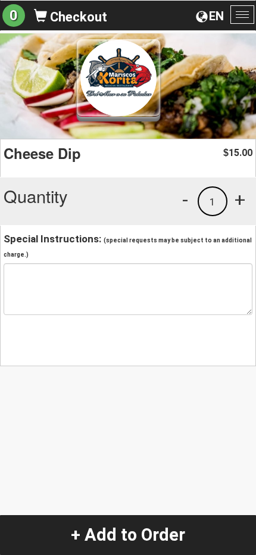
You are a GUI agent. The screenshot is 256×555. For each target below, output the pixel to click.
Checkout (77, 17)
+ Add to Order (128, 535)
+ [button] (240, 199)
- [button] (185, 199)
